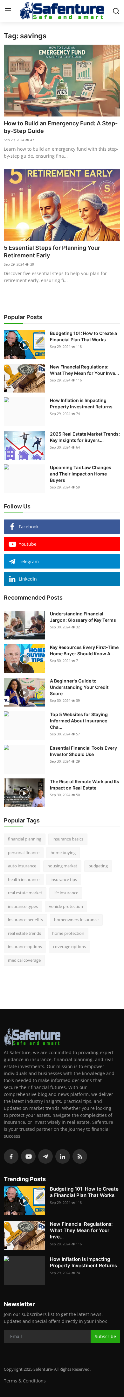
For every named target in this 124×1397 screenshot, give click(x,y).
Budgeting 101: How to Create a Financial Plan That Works (83, 336)
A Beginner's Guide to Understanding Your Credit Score (79, 687)
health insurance (23, 879)
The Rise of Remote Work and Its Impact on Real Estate (84, 784)
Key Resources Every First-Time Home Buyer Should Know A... (84, 650)
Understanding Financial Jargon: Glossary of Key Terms (83, 617)
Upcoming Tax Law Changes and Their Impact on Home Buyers (80, 474)
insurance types (23, 906)
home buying (63, 852)
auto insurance (22, 866)
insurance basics (67, 839)
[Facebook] (11, 1156)
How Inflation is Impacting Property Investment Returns (81, 403)
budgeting (98, 866)
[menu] (8, 11)
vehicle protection (66, 906)
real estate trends (24, 933)
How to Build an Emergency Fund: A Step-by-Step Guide (61, 127)
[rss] (79, 1156)
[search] (116, 11)
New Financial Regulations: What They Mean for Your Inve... (84, 370)
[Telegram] (45, 1156)
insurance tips (64, 879)
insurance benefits (25, 919)
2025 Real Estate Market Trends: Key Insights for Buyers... (85, 437)
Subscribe (105, 1336)
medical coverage (24, 960)
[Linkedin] (62, 1156)
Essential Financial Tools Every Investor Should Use (83, 751)
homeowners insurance (76, 919)
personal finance (23, 852)
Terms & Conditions (25, 1381)
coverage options (69, 946)
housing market (62, 866)
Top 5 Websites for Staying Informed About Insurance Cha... (79, 721)
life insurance (65, 893)
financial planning (24, 839)
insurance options (25, 946)
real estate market (25, 893)
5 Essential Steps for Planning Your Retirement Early (52, 251)
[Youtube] (28, 1156)
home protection (68, 933)
